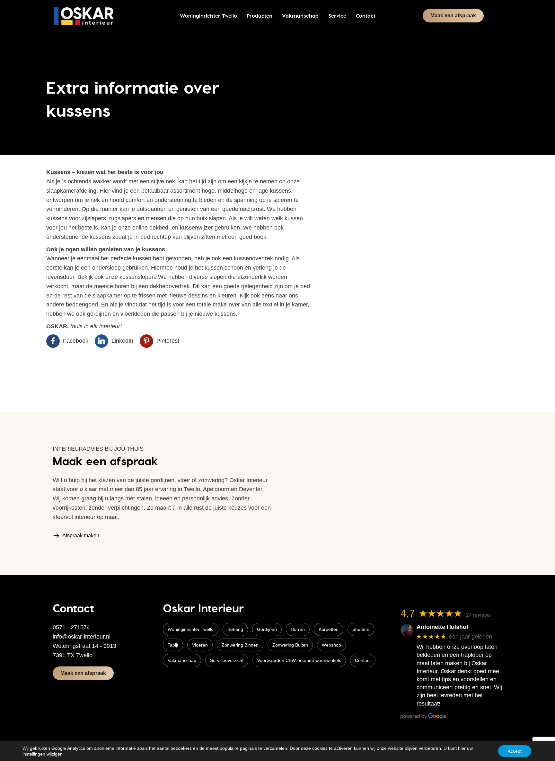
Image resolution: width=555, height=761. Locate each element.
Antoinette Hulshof (442, 627)
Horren (298, 629)
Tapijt (173, 645)
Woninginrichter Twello (191, 629)
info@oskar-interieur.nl (81, 636)
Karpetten (329, 629)
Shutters (360, 629)
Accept (515, 751)
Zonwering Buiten (290, 645)
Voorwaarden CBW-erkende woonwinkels (299, 660)
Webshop (331, 645)
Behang (235, 629)
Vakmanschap (182, 660)
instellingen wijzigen (42, 754)
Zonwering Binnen (240, 645)
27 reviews (478, 615)
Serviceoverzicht (226, 660)
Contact (363, 660)
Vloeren (200, 645)
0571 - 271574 (71, 627)
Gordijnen (267, 629)
